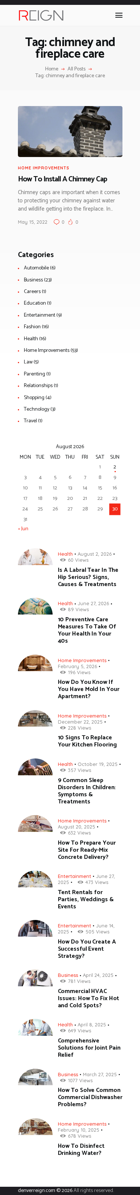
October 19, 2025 (98, 764)
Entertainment (39, 315)
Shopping (34, 397)
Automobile (36, 268)
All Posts (76, 69)
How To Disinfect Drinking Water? (81, 1150)
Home (51, 69)
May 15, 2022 (32, 222)
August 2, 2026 (95, 554)
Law (28, 362)
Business (33, 280)
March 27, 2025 (100, 1074)
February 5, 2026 (77, 666)
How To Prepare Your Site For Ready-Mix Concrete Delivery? (87, 850)
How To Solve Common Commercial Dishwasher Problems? (90, 1097)
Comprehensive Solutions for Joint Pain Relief (89, 1048)
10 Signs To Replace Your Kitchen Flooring (87, 741)
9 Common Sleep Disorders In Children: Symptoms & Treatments (87, 791)
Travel (30, 421)
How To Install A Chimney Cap (62, 179)
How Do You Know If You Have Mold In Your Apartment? (88, 689)
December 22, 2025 (80, 722)
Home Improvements (43, 168)
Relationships (38, 385)
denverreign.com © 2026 (45, 1190)
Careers (32, 291)
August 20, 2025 (76, 827)
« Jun (23, 529)
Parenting (34, 374)
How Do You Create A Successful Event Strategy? (87, 949)
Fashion (32, 327)
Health (31, 339)
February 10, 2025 (78, 1130)
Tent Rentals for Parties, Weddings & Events (85, 899)
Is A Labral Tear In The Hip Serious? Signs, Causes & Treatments (88, 577)
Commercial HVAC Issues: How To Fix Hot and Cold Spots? (88, 998)
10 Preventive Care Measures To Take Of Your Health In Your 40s (87, 630)
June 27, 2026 (93, 603)
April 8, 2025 (92, 1024)
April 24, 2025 (98, 975)
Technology (36, 409)
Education (35, 303)
